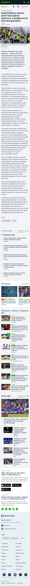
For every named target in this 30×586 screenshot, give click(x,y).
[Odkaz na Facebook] (6, 509)
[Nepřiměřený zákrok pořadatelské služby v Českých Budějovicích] (15, 35)
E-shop (3, 563)
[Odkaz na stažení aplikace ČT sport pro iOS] (6, 485)
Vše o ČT (3, 569)
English (3, 583)
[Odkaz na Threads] (17, 509)
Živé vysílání (4, 546)
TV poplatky (4, 550)
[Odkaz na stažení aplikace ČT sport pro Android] (16, 485)
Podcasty (3, 556)
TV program (4, 543)
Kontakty (18, 569)
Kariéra (18, 559)
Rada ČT (18, 556)
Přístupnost (20, 583)
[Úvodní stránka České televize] (8, 516)
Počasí (3, 559)
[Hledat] (24, 2)
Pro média (18, 543)
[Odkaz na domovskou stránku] (8, 2)
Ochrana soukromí (11, 583)
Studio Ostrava (20, 553)
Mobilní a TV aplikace (7, 566)
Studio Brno (19, 550)
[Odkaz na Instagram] (2, 509)
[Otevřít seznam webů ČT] (28, 2)
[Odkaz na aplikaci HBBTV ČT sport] (6, 489)
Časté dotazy (19, 566)
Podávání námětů (20, 563)
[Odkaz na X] (9, 509)
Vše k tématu (25, 284)
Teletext (3, 553)
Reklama (18, 546)
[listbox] (15, 538)
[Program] (18, 6)
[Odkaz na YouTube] (13, 509)
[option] (6, 538)
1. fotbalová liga (6, 11)
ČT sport (3, 23)
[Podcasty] (13, 6)
